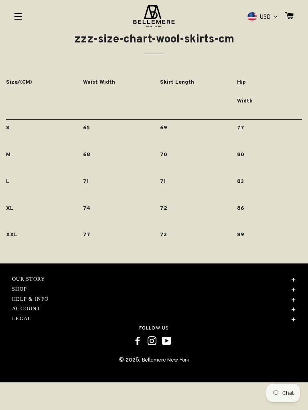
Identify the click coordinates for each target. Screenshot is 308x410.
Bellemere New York (165, 360)
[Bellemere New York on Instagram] (152, 341)
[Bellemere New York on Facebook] (137, 341)
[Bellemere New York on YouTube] (166, 341)
